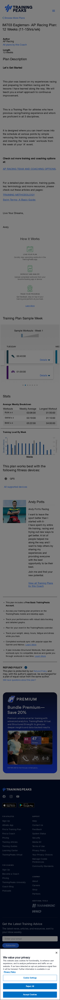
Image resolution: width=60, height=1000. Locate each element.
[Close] (56, 953)
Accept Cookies (30, 994)
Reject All (30, 986)
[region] (30, 974)
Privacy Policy (10, 972)
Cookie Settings (30, 978)
